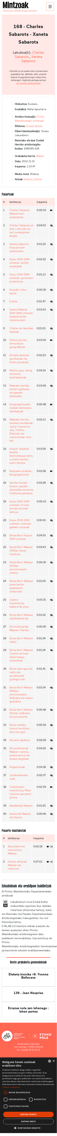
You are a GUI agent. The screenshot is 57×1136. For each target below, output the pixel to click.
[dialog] (28, 1095)
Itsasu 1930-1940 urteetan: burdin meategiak (19, 263)
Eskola (13, 301)
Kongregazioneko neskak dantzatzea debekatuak (20, 408)
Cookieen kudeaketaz (11, 1087)
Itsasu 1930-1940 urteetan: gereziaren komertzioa (21, 278)
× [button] (53, 1061)
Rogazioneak (17, 767)
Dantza (38, 179)
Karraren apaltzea (19, 740)
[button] (28, 1128)
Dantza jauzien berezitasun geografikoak (18, 343)
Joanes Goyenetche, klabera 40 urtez (19, 603)
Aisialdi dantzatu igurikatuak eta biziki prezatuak (19, 359)
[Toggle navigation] (50, 6)
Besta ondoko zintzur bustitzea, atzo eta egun (19, 728)
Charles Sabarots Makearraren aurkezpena (19, 214)
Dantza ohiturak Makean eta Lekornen (17, 865)
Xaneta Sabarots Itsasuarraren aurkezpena (19, 248)
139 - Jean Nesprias (28, 993)
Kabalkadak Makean (20, 805)
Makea (40, 156)
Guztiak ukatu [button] (28, 1121)
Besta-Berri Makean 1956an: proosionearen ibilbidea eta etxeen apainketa (21, 694)
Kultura (28, 179)
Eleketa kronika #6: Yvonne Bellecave (28, 976)
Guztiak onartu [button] (28, 1114)
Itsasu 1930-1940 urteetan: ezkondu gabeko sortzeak (20, 524)
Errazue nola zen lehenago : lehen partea (28, 1009)
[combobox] (49, 1061)
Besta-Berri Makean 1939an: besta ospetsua (21, 551)
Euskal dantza (34, 126)
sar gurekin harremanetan (28, 83)
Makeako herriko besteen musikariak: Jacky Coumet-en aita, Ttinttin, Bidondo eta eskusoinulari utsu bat (21, 430)
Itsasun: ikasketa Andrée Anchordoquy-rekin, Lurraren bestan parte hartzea (21, 455)
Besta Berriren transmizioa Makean (16, 850)
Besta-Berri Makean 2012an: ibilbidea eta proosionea (21, 713)
